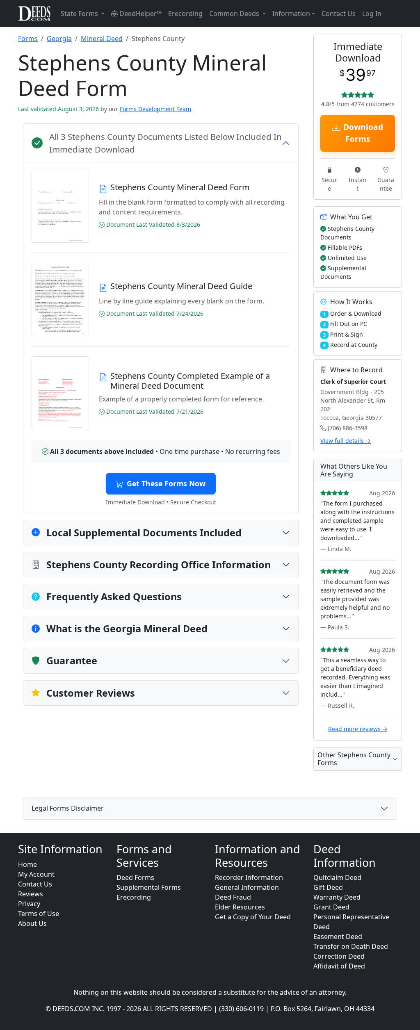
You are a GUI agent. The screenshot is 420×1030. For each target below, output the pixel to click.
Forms (28, 38)
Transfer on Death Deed (350, 946)
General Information (247, 887)
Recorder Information (249, 877)
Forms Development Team (155, 109)
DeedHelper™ (140, 13)
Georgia (59, 38)
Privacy (29, 903)
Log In (371, 13)
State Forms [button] (80, 13)
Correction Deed (339, 956)
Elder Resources (240, 907)
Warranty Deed (337, 897)
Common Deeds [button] (235, 13)
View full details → (345, 440)
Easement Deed (337, 936)
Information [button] (291, 13)
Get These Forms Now (166, 483)
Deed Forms (135, 877)
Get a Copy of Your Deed (253, 916)
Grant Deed (331, 907)
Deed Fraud (233, 897)
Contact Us (339, 13)
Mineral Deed (102, 38)
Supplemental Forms (148, 887)
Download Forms (363, 132)
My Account (36, 874)
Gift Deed (328, 887)
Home (27, 864)
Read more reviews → (358, 729)
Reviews (30, 893)
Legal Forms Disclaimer (68, 808)
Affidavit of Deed (339, 966)
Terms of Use (38, 913)
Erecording (185, 13)
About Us (32, 923)
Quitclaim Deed (337, 877)
